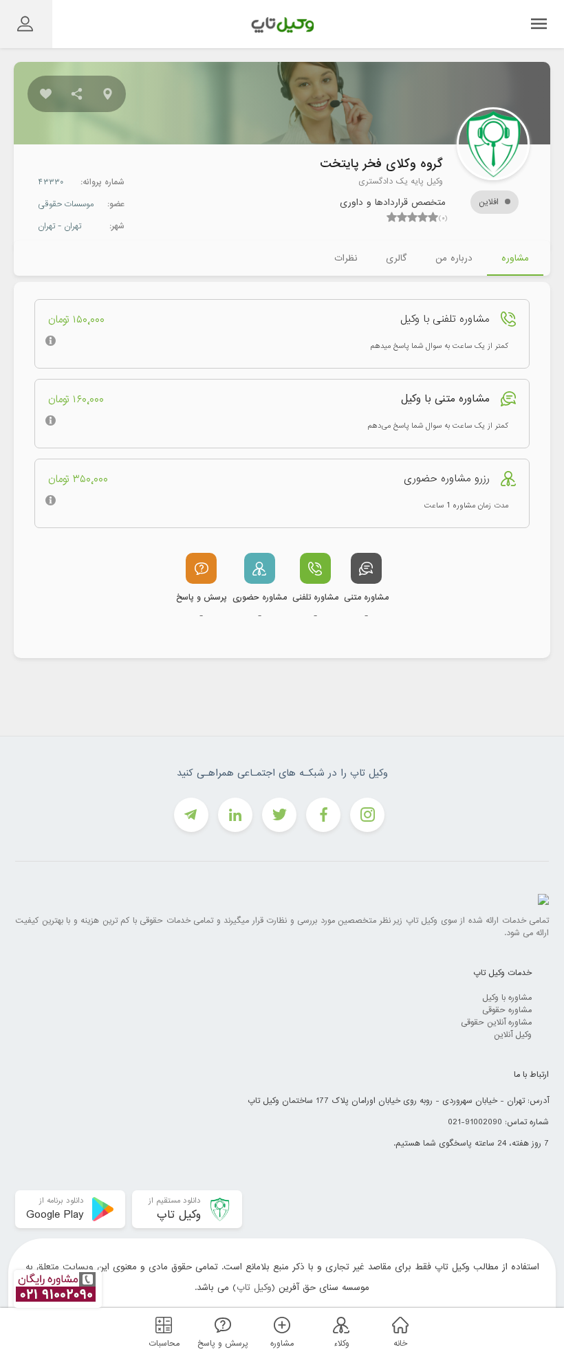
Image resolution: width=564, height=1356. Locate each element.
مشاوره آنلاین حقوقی (496, 1022)
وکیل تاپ (254, 1287)
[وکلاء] (339, 1324)
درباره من (454, 258)
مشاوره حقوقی (507, 1010)
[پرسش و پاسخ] (220, 1324)
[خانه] (398, 1324)
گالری (396, 258)
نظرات (345, 258)
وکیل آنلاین (513, 1035)
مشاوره (515, 258)
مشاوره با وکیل (507, 998)
